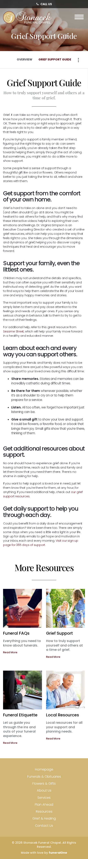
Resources (44, 811)
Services (44, 797)
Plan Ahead (44, 804)
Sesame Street (13, 331)
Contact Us (44, 825)
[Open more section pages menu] (78, 60)
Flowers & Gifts (44, 783)
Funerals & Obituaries (44, 776)
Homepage (44, 769)
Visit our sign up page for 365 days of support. (40, 543)
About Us (44, 790)
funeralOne (58, 853)
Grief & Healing (44, 818)
